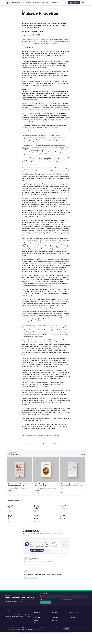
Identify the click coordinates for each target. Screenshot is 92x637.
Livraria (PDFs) (73, 615)
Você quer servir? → (58, 443)
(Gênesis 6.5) (25, 148)
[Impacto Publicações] (10, 3)
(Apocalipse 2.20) (38, 376)
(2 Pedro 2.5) (47, 158)
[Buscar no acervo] (65, 2)
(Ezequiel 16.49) (26, 269)
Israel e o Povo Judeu (54, 435)
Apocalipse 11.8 (61, 271)
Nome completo (43, 593)
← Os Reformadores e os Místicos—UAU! (34, 443)
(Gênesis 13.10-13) (56, 265)
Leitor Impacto (54, 2)
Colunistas (54, 620)
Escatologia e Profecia (31, 435)
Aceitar (66, 628)
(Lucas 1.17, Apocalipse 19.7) (30, 426)
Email (65, 593)
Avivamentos (55, 615)
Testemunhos (55, 617)
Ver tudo (82, 454)
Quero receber (45, 602)
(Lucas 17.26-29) (36, 108)
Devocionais (37, 622)
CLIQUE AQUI (26, 27)
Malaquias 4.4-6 (26, 63)
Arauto (35, 615)
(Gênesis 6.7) (34, 150)
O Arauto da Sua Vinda (38, 2)
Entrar (83, 2)
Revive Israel (29, 2)
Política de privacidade (67, 599)
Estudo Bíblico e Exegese (42, 435)
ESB (23, 2)
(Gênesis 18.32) (57, 263)
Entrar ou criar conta (37, 550)
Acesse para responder (30, 565)
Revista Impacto (38, 612)
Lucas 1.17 (67, 63)
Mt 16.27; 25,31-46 (27, 295)
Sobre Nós (17, 2)
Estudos (36, 620)
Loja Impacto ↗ (73, 617)
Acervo (47, 2)
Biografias (54, 612)
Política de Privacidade (37, 629)
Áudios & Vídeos (74, 612)
